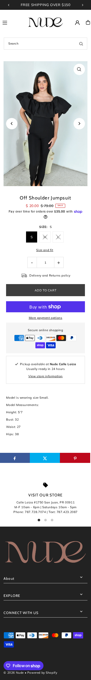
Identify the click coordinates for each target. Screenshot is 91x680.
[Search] (81, 44)
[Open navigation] (12, 22)
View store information (45, 376)
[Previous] (8, 5)
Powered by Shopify (42, 672)
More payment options (45, 318)
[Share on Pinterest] (75, 458)
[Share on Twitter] (45, 458)
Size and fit (44, 250)
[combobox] (45, 44)
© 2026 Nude (14, 672)
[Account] (77, 22)
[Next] (82, 5)
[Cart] (88, 22)
